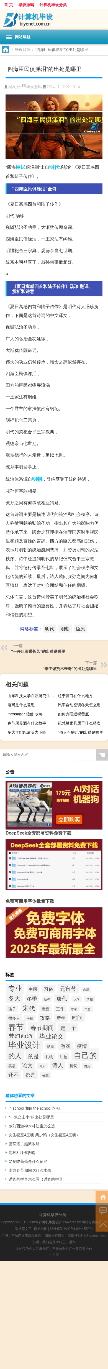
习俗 (48, 989)
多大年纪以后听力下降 (26, 732)
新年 (60, 1017)
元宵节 (68, 988)
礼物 (49, 1056)
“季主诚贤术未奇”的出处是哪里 (70, 668)
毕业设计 (24, 1044)
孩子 (12, 1009)
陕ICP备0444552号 (78, 1228)
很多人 (14, 1018)
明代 (54, 166)
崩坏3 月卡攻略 (22, 1152)
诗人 (57, 1065)
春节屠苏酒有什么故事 (26, 723)
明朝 (37, 478)
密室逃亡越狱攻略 (24, 1143)
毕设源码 (26, 4)
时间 (77, 1017)
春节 (16, 1026)
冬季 (32, 998)
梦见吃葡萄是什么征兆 (28, 1161)
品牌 (47, 999)
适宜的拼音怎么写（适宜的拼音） (38, 1179)
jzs (19, 87)
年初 (74, 1009)
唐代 (61, 998)
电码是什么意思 (21, 704)
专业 (15, 988)
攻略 (45, 1017)
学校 (89, 999)
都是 (30, 1074)
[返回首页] (102, 1197)
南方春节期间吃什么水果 (30, 1170)
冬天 (14, 998)
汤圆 (50, 1046)
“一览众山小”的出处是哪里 (31, 1117)
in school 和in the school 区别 (34, 1108)
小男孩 (54, 1254)
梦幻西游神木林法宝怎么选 (32, 1126)
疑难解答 (56, 1228)
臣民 (21, 166)
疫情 (82, 1045)
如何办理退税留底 (73, 714)
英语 (12, 1065)
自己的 (85, 1054)
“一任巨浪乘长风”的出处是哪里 (38, 651)
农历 (86, 989)
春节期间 (42, 1027)
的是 (33, 1056)
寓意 (45, 1009)
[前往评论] (102, 1210)
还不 (13, 1074)
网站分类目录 (92, 1221)
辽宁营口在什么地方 (75, 695)
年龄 (87, 1009)
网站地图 (40, 1228)
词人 (42, 1066)
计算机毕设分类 (53, 4)
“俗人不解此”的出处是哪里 (80, 732)
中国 (33, 989)
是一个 (68, 1027)
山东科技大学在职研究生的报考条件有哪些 (31, 695)
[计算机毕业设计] (54, 19)
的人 (15, 1055)
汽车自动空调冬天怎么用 (79, 704)
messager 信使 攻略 (25, 714)
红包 (63, 1056)
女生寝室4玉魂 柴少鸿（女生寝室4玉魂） (44, 1134)
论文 (27, 1065)
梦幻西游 (20, 1036)
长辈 (45, 1075)
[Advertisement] (54, 1315)
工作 (60, 1008)
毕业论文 (51, 1036)
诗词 (74, 1065)
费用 (87, 1066)
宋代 (29, 1007)
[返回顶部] (102, 1224)
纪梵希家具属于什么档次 (79, 723)
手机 (30, 1018)
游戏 (65, 1045)
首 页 (8, 4)
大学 (77, 999)
